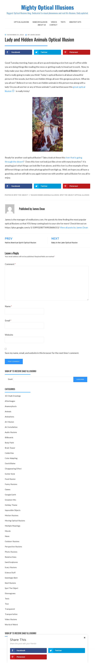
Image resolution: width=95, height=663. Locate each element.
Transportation (11, 614)
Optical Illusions (21, 22)
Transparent (10, 609)
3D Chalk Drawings (13, 396)
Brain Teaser (10, 448)
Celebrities (9, 453)
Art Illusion (9, 422)
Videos (54, 22)
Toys (7, 604)
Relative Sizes (10, 557)
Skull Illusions (10, 583)
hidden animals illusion (48, 195)
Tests (63, 22)
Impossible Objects (12, 510)
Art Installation (11, 427)
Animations (9, 417)
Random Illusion (40, 22)
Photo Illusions (11, 552)
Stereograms (10, 593)
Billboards (9, 437)
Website (9, 334)
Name (8, 306)
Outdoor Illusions (12, 541)
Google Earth (10, 494)
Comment (10, 264)
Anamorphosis (11, 406)
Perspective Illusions (13, 546)
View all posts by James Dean (74, 227)
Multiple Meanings (12, 526)
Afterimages (10, 401)
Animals (8, 411)
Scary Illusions (11, 567)
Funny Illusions (11, 484)
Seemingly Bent (11, 578)
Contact (53, 25)
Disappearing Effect (13, 468)
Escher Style (10, 474)
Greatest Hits (75, 22)
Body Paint (9, 443)
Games (7, 489)
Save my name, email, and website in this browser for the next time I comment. (42, 353)
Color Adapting (11, 458)
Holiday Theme (11, 505)
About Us (42, 25)
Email (8, 320)
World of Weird (11, 624)
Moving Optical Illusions (15, 520)
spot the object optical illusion (74, 195)
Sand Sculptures (11, 562)
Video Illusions (11, 619)
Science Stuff (10, 572)
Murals (8, 531)
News (7, 536)
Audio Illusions (11, 432)
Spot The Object (21, 195)
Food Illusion (10, 479)
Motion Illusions (11, 515)
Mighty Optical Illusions (47, 7)
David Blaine (10, 463)
